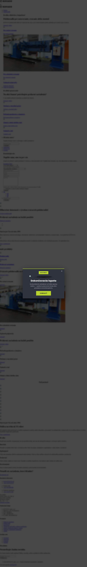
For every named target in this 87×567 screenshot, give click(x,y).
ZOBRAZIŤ (43, 293)
